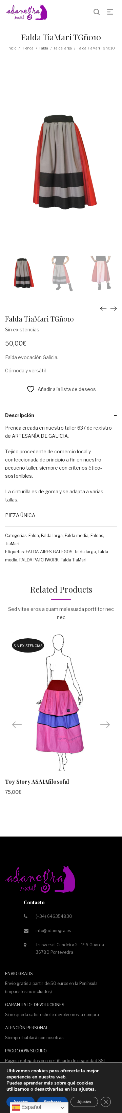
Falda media (76, 535)
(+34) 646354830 (54, 916)
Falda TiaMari (73, 559)
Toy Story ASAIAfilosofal (37, 781)
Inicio (11, 48)
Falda (43, 48)
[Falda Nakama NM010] (103, 308)
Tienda (28, 48)
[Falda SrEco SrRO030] (113, 308)
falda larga (85, 551)
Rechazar (52, 1102)
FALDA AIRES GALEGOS (49, 551)
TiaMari (12, 543)
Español (30, 1107)
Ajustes (84, 1102)
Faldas (96, 535)
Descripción (19, 415)
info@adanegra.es (53, 930)
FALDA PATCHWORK (39, 559)
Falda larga (63, 48)
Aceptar (20, 1102)
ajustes (87, 1089)
